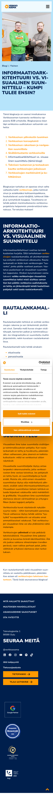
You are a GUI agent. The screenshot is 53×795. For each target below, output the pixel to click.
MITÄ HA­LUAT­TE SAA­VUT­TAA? (18, 601)
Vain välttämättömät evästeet (26, 430)
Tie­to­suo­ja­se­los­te (12, 667)
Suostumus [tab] (9, 370)
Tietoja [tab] (44, 370)
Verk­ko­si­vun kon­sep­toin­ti (23, 141)
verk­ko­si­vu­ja (25, 189)
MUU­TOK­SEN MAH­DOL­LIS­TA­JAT (19, 606)
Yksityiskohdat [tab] (26, 370)
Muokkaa (25, 422)
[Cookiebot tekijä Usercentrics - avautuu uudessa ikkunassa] (39, 362)
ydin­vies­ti (23, 532)
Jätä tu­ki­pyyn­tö (11, 662)
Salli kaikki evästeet (26, 414)
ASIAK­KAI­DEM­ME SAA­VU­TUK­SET (20, 612)
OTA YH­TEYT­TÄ (11, 617)
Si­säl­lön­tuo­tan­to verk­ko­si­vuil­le (26, 153)
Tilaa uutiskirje (19, 682)
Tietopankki (19, 674)
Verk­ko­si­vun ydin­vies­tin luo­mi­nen (28, 137)
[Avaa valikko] (48, 6)
